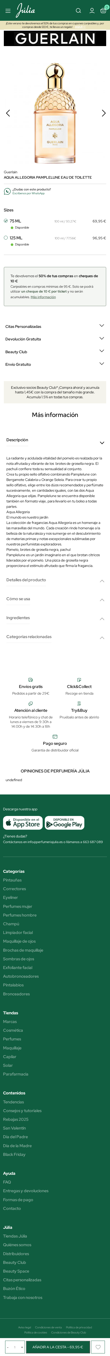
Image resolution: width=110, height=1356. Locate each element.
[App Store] (23, 823)
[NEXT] (104, 113)
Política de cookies (35, 1332)
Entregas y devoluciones (25, 1191)
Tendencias (13, 1102)
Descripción (17, 440)
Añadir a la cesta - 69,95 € (57, 1347)
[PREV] (8, 113)
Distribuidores (16, 1254)
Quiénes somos (17, 1245)
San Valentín (14, 1128)
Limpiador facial (18, 932)
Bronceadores (16, 994)
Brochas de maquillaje (23, 950)
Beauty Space (16, 1271)
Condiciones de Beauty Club (68, 1332)
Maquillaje (12, 1048)
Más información (43, 297)
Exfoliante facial (17, 967)
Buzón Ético (14, 1288)
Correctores (14, 889)
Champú (11, 924)
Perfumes (12, 1039)
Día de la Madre (17, 1146)
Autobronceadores (21, 976)
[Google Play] (63, 823)
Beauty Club (14, 1262)
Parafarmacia (15, 1074)
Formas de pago (18, 1200)
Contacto (12, 1208)
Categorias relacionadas (28, 637)
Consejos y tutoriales (22, 1111)
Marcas (10, 1021)
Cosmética (13, 1030)
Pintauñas (12, 880)
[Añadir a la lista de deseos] (98, 1347)
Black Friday (14, 1154)
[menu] (7, 10)
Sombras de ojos (18, 959)
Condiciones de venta (48, 1327)
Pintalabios (13, 985)
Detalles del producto (26, 580)
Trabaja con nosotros (22, 1297)
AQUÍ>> (80, 26)
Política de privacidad (79, 1327)
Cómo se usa (18, 599)
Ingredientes (18, 618)
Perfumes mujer (17, 906)
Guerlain (10, 172)
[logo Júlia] (31, 10)
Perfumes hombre (20, 915)
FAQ (7, 1182)
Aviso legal (24, 1327)
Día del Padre (15, 1137)
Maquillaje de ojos (19, 941)
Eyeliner (10, 897)
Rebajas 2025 (15, 1119)
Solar (8, 1065)
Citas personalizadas (22, 1280)
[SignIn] (91, 10)
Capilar (9, 1056)
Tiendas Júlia (15, 1236)
